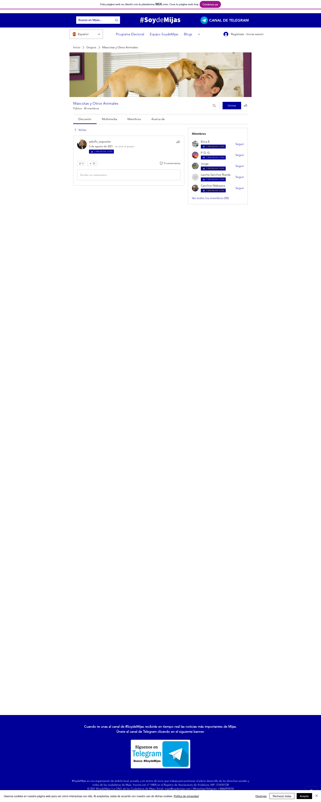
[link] (84, 119)
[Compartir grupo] (245, 105)
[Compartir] (178, 142)
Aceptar (304, 796)
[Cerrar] (316, 796)
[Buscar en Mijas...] (116, 20)
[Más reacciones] (92, 163)
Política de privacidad (186, 796)
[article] (128, 161)
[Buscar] (214, 105)
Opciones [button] (261, 796)
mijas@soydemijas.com (178, 788)
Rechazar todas (282, 796)
